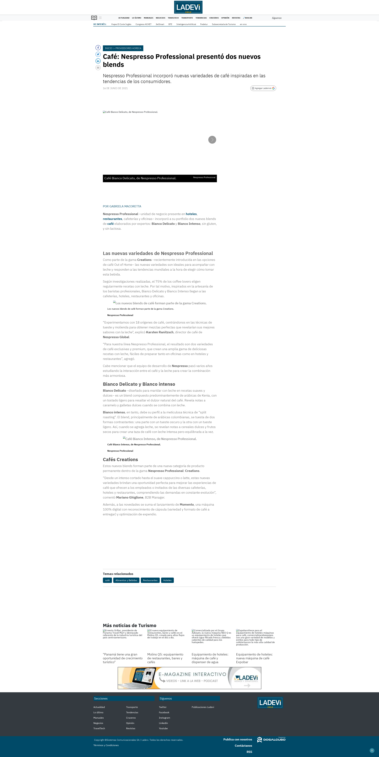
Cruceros (214, 18)
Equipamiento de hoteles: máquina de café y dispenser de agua (210, 658)
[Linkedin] (98, 61)
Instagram (164, 717)
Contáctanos (243, 746)
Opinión (225, 18)
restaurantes (112, 219)
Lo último (136, 18)
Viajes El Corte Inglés (121, 24)
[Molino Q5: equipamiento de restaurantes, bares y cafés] (167, 640)
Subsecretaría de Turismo (224, 24)
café (110, 223)
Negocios (160, 18)
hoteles (191, 214)
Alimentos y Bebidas (126, 580)
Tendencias (201, 18)
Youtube (163, 728)
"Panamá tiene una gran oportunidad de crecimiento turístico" (123, 658)
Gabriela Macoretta (125, 206)
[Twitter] (98, 54)
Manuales (148, 18)
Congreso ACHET (143, 24)
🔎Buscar (247, 18)
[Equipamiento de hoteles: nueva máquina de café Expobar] (256, 640)
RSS (249, 752)
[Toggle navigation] (99, 18)
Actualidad (123, 18)
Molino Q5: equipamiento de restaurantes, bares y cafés (165, 658)
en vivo (243, 24)
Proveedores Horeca (128, 48)
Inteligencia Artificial (186, 24)
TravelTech (173, 18)
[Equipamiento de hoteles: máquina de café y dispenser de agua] (212, 640)
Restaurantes (150, 580)
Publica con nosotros (237, 739)
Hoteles (167, 580)
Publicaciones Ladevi (203, 707)
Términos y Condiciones (106, 745)
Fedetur (204, 24)
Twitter (163, 707)
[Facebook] (98, 47)
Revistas (236, 18)
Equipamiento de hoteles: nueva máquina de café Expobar (254, 658)
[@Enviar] (98, 67)
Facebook (164, 712)
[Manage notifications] (372, 750)
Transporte (187, 18)
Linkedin (163, 723)
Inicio (108, 48)
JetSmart (160, 24)
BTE (170, 24)
